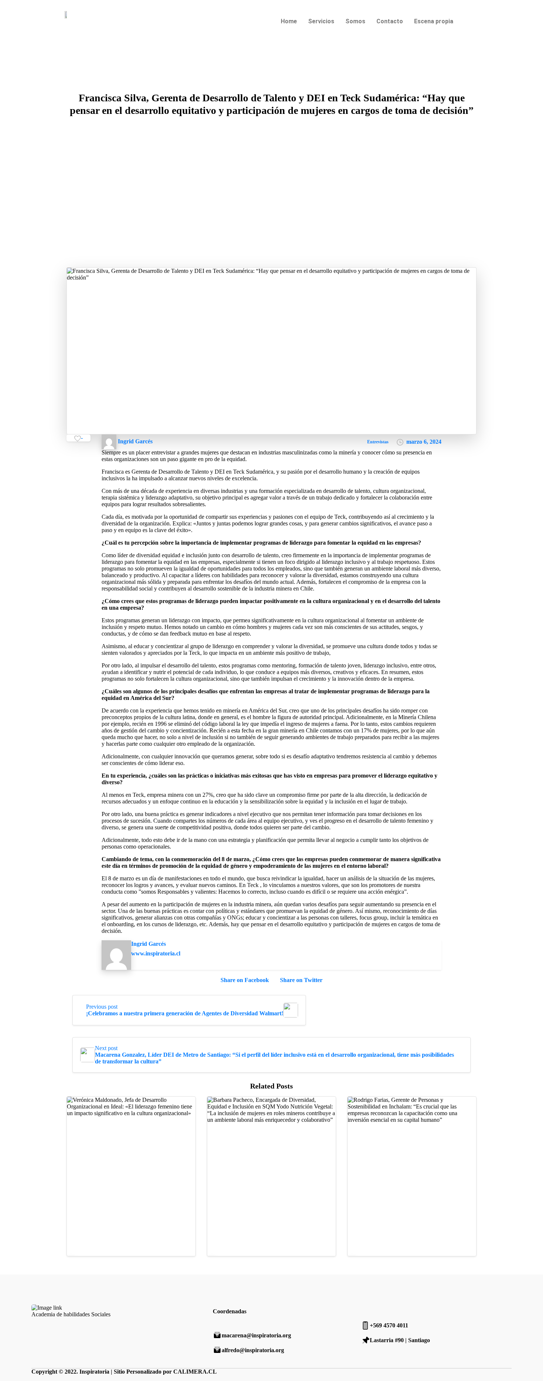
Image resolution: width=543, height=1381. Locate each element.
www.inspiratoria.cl (155, 953)
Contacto (389, 21)
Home (289, 21)
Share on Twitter (301, 980)
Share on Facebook (245, 980)
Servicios (321, 21)
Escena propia (433, 21)
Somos (355, 21)
